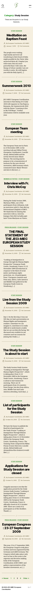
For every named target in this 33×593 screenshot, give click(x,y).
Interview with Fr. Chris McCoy (16, 185)
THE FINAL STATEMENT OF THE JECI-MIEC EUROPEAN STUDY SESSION (16, 239)
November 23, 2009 (11, 253)
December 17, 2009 (11, 93)
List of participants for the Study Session (16, 408)
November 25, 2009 (11, 194)
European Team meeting (16, 130)
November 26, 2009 (11, 139)
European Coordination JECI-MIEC (18, 43)
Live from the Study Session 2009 (16, 301)
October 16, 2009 (11, 480)
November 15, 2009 (11, 361)
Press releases (11, 227)
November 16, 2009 (11, 310)
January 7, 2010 (11, 46)
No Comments (24, 46)
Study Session (16, 31)
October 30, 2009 (11, 419)
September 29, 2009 (11, 539)
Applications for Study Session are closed (17, 469)
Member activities (11, 179)
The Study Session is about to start (16, 352)
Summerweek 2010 (16, 86)
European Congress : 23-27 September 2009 (16, 527)
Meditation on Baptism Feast (16, 37)
